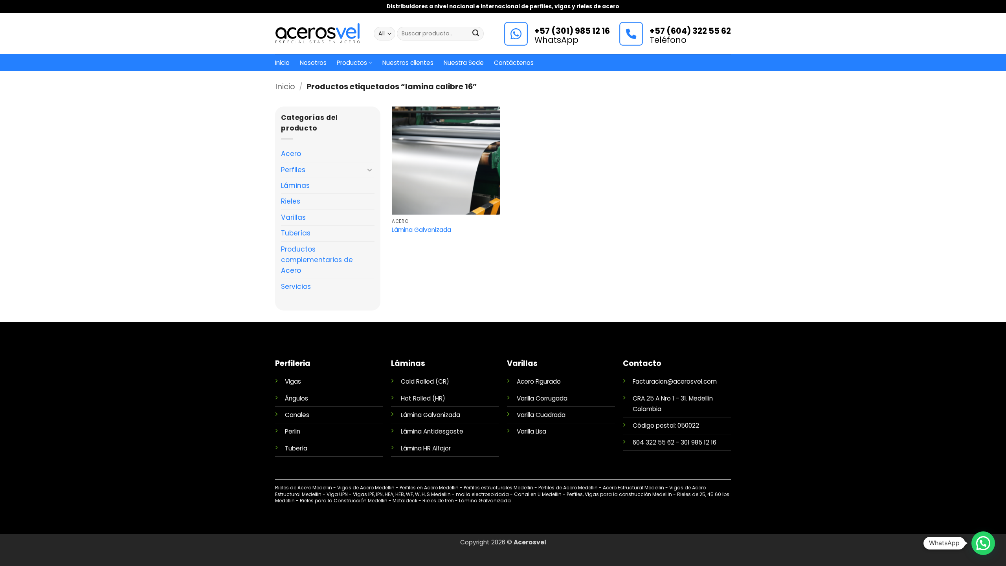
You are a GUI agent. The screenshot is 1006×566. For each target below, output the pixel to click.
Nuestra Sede (464, 63)
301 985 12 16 (698, 442)
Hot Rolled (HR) (423, 398)
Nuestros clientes (407, 63)
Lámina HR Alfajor (426, 448)
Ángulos (296, 398)
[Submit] (476, 34)
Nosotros (313, 63)
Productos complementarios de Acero (317, 260)
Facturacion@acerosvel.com (675, 381)
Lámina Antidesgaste (432, 431)
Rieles (290, 201)
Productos (352, 63)
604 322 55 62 (653, 442)
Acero (291, 153)
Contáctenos (514, 63)
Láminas (295, 185)
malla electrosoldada (482, 494)
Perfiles (293, 170)
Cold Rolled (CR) (425, 381)
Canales (297, 415)
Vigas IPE (363, 494)
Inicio (282, 63)
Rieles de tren (438, 500)
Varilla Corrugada (542, 398)
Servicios (296, 286)
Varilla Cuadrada (541, 415)
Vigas (293, 381)
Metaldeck (406, 500)
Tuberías (295, 233)
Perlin (292, 431)
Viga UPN (337, 494)
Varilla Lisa (531, 431)
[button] (983, 543)
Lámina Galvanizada (421, 230)
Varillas (293, 217)
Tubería (296, 448)
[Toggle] (369, 170)
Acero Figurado (539, 381)
